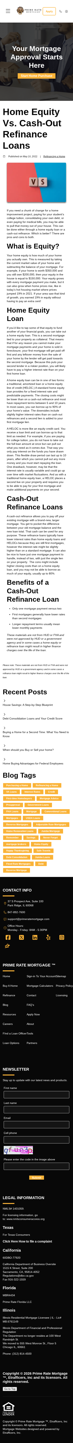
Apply (49, 11)
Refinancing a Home (54, 156)
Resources (9, 1014)
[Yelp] (48, 938)
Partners (32, 1043)
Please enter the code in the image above (29, 1159)
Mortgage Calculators (40, 985)
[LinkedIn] (35, 938)
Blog (5, 1004)
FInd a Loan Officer (15, 1033)
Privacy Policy (64, 985)
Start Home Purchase (36, 75)
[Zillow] (7, 946)
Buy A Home (10, 985)
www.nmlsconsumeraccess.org (26, 1219)
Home (6, 976)
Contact (31, 995)
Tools (30, 1033)
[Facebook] (8, 938)
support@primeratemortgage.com (28, 919)
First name (10, 1088)
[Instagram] (61, 938)
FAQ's (30, 1004)
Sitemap (61, 976)
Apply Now (33, 1014)
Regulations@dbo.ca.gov (18, 1275)
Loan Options (11, 1043)
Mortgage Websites (15, 1429)
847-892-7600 (16, 912)
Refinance (9, 995)
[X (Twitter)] (21, 938)
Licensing (62, 995)
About (30, 1023)
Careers (8, 1023)
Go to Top (9, 1389)
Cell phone (10, 1132)
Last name (10, 1102)
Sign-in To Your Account (41, 976)
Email (7, 1117)
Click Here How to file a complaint (27, 1241)
